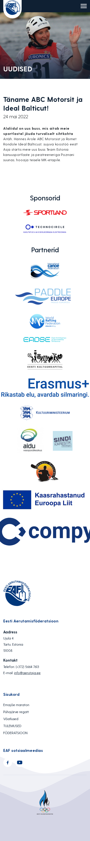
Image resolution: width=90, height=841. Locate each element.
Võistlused (10, 719)
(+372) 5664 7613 (27, 666)
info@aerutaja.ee (27, 673)
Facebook (7, 762)
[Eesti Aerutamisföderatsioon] (12, 9)
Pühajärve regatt (16, 712)
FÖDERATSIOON (15, 733)
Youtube (19, 762)
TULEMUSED (12, 726)
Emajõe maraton (16, 705)
